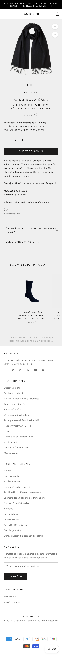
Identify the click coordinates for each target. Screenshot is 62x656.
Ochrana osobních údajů (16, 415)
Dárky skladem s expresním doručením (24, 535)
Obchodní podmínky (14, 393)
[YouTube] (35, 370)
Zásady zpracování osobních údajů (21, 420)
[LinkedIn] (43, 370)
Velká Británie (11, 596)
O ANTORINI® (11, 519)
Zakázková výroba (13, 481)
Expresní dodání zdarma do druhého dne (24, 497)
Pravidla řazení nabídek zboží (18, 436)
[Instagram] (20, 370)
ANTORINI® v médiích (15, 524)
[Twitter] (13, 370)
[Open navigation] (4, 14)
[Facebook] (5, 370)
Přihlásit (16, 577)
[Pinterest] (28, 370)
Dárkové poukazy (12, 476)
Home (14, 337)
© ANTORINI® (31, 616)
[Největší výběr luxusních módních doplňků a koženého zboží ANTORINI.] (31, 14)
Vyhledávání (10, 442)
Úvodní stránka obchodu (16, 447)
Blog (6, 431)
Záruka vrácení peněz (14, 404)
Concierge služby (12, 530)
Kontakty (8, 508)
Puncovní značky (12, 409)
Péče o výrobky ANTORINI (22, 242)
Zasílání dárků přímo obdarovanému (22, 492)
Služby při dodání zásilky (16, 503)
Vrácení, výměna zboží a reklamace (21, 398)
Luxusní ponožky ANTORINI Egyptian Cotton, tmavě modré (31, 316)
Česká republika (12, 602)
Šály (6, 209)
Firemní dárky (11, 514)
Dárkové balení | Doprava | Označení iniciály (31, 230)
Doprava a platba (12, 387)
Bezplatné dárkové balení (17, 487)
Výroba (7, 470)
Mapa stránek (11, 452)
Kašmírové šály (12, 213)
